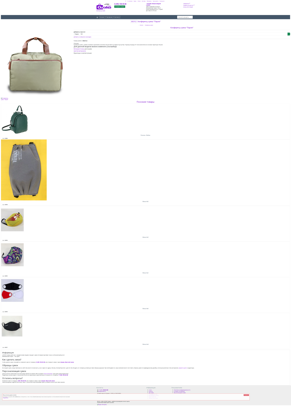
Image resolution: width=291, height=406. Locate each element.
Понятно (246, 395)
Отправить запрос (120, 6)
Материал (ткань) (79, 49)
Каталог (102, 17)
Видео (135, 1)
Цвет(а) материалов (80, 51)
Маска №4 (145, 344)
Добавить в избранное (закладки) (82, 37)
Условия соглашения (179, 391)
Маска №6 (145, 308)
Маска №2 (145, 273)
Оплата (139, 1)
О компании (129, 1)
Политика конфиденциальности (182, 390)
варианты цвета (183, 368)
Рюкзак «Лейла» (145, 135)
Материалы (149, 1)
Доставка (144, 1)
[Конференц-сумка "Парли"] (36, 62)
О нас (150, 390)
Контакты (116, 17)
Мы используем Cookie (180, 392)
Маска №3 (145, 237)
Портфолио (162, 1)
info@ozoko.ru (102, 391)
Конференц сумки (149, 25)
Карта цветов (155, 1)
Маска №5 (145, 201)
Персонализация (48, 373)
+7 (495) (103, 390)
